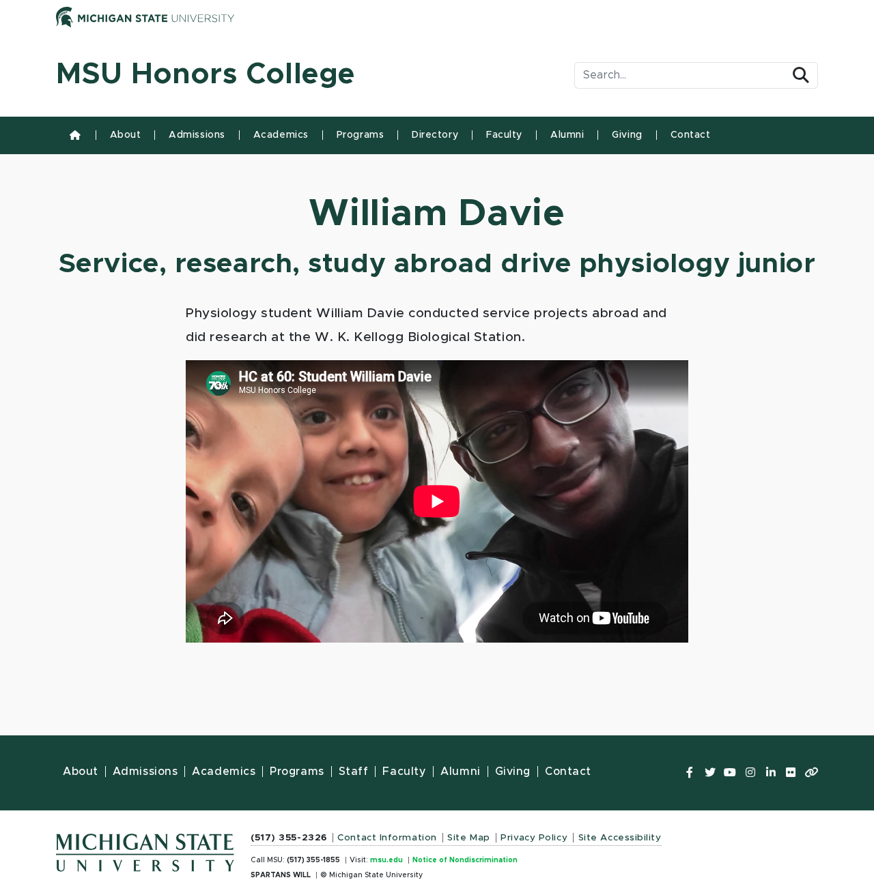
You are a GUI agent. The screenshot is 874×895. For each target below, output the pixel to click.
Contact (691, 135)
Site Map (468, 837)
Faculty (504, 135)
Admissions (197, 135)
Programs (360, 135)
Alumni (567, 135)
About (125, 135)
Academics (281, 135)
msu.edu (386, 860)
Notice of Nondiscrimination (465, 860)
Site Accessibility (620, 837)
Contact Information (387, 837)
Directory (435, 135)
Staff (354, 771)
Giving (627, 135)
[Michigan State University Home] (145, 848)
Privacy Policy (534, 837)
